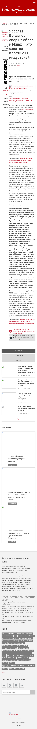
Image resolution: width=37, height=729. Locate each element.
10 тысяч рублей (7, 636)
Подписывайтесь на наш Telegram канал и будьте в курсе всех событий (24, 331)
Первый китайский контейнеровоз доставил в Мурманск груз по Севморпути (26, 396)
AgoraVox (15, 641)
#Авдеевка (11, 633)
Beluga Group (18, 650)
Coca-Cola (27, 660)
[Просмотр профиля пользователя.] (5, 33)
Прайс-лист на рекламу (18, 722)
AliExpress (28, 641)
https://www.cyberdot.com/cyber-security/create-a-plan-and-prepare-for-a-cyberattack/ (20, 100)
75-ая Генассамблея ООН (25, 638)
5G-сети (14, 638)
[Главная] (18, 7)
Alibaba (21, 641)
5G (9, 638)
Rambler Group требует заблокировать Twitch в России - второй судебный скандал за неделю (22, 321)
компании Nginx (27, 109)
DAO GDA (21, 668)
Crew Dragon (13, 668)
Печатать (5, 90)
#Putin (4, 633)
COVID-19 (11, 662)
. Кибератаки (20, 633)
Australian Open (23, 648)
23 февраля (31, 636)
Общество (12, 465)
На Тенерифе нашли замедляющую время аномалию (16, 458)
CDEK (14, 658)
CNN (22, 660)
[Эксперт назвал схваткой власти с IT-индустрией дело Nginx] (22, 87)
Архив (18, 360)
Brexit (9, 655)
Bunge (32, 655)
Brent (4, 655)
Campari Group (6, 658)
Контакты (18, 725)
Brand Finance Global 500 (23, 653)
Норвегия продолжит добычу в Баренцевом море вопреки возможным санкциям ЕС (26, 369)
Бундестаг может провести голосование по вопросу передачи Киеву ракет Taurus (19, 496)
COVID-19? (5, 668)
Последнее (25, 351)
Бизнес (18, 65)
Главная (4, 23)
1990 (15, 636)
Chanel (26, 658)
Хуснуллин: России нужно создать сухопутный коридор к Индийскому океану (26, 382)
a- (4, 94)
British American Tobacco (20, 655)
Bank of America (7, 650)
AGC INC (8, 641)
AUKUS (15, 648)
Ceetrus (19, 658)
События (12, 542)
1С (19, 636)
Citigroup (5, 660)
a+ (7, 94)
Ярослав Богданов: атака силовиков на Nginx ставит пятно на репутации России (21, 160)
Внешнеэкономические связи (18, 11)
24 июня (4, 638)
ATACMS (25, 645)
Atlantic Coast (6, 648)
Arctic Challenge (19, 643)
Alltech (4, 643)
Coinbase (5, 662)
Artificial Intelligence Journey (11, 645)
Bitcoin (12, 653)
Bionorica (5, 653)
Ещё (18, 419)
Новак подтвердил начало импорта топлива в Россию (26, 408)
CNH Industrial (14, 660)
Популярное (18, 355)
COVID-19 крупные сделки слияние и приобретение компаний (18, 666)
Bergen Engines (28, 650)
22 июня (23, 636)
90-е (3, 641)
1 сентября (28, 633)
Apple (10, 643)
